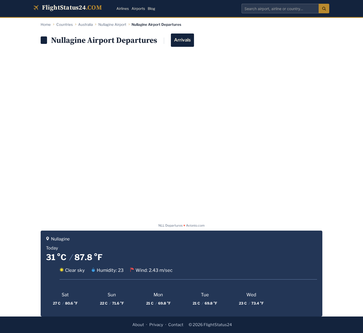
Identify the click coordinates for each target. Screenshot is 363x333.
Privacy (156, 324)
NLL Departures (170, 225)
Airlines (122, 8)
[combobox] (280, 8)
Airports (138, 8)
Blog (151, 8)
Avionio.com (195, 225)
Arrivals (182, 40)
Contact (175, 324)
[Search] (324, 8)
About (138, 324)
